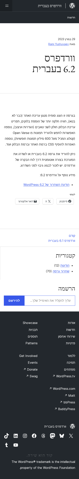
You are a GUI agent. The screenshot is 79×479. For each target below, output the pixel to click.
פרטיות (70, 343)
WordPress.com (62, 389)
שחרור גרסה (61, 271)
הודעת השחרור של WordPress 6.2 (46, 185)
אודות (71, 323)
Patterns (32, 343)
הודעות (64, 265)
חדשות (71, 17)
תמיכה (71, 362)
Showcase (30, 323)
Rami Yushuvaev (58, 44)
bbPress (67, 402)
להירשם (14, 300)
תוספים (33, 336)
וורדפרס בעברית (55, 426)
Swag (32, 376)
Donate (30, 369)
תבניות (33, 330)
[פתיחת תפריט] (6, 6)
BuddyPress (64, 409)
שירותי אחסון (66, 336)
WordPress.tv (63, 376)
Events (33, 362)
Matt (69, 395)
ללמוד (71, 356)
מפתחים (69, 369)
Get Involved (28, 356)
